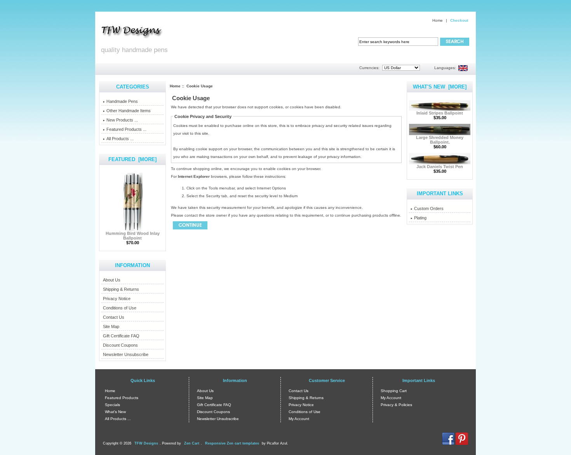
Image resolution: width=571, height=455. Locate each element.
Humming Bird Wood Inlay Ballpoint (133, 235)
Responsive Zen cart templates (232, 443)
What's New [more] (440, 87)
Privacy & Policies (396, 405)
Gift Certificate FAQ (121, 335)
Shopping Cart (394, 391)
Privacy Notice (117, 298)
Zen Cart (191, 443)
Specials (112, 405)
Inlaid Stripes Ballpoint (439, 113)
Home (437, 20)
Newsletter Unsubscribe (125, 354)
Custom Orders (429, 208)
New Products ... (122, 120)
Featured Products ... (126, 129)
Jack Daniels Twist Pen (439, 166)
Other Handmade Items (128, 110)
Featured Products (121, 398)
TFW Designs (146, 443)
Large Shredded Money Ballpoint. (439, 139)
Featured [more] (132, 159)
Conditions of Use (119, 308)
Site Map (111, 326)
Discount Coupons (120, 345)
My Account (299, 419)
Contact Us (113, 317)
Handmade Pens (122, 101)
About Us (111, 280)
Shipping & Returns (121, 289)
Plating (420, 217)
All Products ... (120, 138)
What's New (115, 412)
